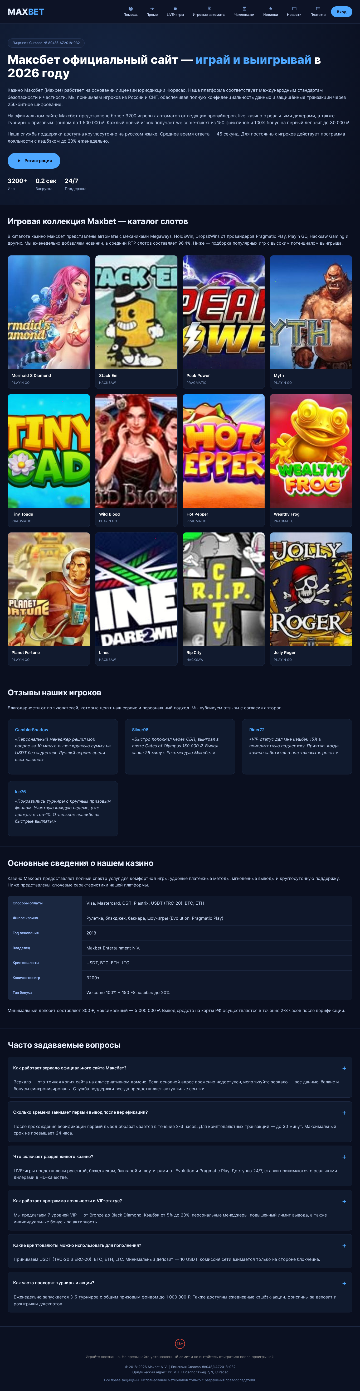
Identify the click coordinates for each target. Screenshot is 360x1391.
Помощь (131, 15)
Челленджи (244, 15)
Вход (342, 11)
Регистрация (38, 160)
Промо (152, 15)
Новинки (270, 15)
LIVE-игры (175, 15)
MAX (26, 12)
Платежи (318, 15)
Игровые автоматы (209, 15)
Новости (294, 15)
